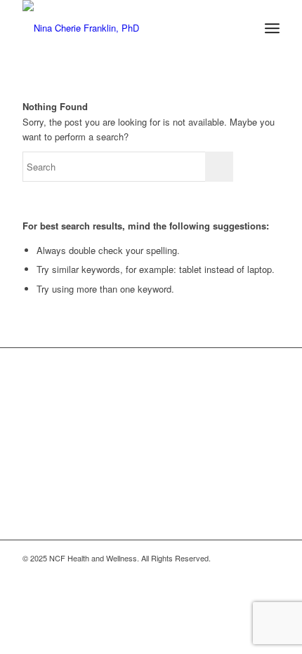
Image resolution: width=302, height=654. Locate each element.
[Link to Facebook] (205, 572)
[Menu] (272, 28)
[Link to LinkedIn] (269, 572)
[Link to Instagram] (226, 572)
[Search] (241, 28)
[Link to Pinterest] (247, 572)
